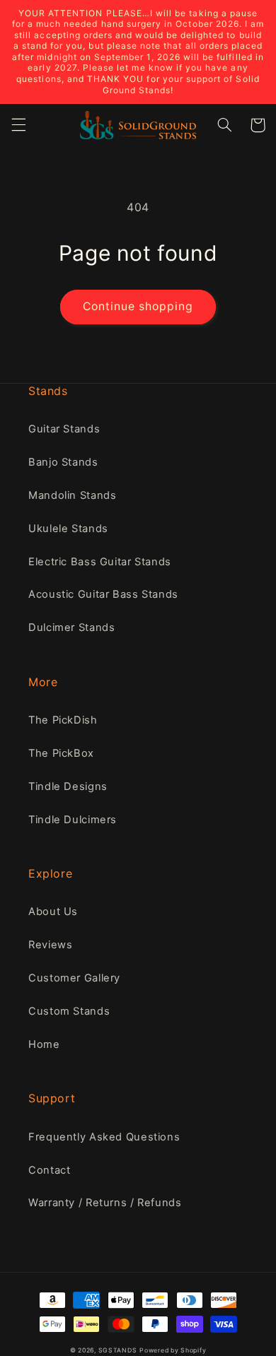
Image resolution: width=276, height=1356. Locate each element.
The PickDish (63, 720)
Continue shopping (138, 306)
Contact (49, 1170)
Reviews (50, 944)
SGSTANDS (117, 1350)
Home (44, 1044)
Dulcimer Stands (71, 627)
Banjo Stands (63, 462)
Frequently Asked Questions (104, 1137)
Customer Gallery (74, 978)
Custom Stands (69, 1011)
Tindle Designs (68, 786)
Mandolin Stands (72, 495)
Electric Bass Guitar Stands (99, 561)
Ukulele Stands (68, 528)
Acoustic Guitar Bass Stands (103, 594)
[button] (18, 125)
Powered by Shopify (172, 1350)
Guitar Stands (64, 429)
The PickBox (61, 753)
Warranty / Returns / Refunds (105, 1202)
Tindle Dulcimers (72, 819)
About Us (53, 911)
